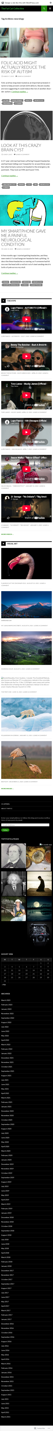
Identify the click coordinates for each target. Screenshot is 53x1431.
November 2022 (7, 1013)
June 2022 (5, 1031)
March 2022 (5, 1044)
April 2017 (5, 1306)
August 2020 (6, 1129)
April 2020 (5, 1146)
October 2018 (6, 1226)
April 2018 (5, 1253)
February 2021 (6, 1102)
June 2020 (5, 1138)
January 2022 (6, 1053)
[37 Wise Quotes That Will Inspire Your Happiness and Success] (13, 883)
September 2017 (7, 1284)
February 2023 (6, 1005)
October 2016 (6, 1333)
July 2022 (5, 1027)
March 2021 (5, 1098)
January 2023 (6, 1009)
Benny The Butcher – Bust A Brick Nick (16, 373)
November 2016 (7, 1328)
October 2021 (6, 1067)
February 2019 (6, 1208)
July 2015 (5, 1399)
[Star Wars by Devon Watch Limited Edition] (39, 934)
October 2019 (6, 1173)
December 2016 (7, 1324)
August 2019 (6, 1182)
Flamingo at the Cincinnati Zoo (13, 583)
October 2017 (6, 1279)
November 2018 (7, 1222)
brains (21, 184)
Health (28, 100)
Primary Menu (50, 8)
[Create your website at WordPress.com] (26, 3)
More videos (7, 534)
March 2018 (5, 1257)
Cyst (29, 184)
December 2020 (7, 1111)
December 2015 (7, 1377)
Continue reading (19, 91)
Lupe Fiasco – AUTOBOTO (10, 336)
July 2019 (5, 1186)
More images (7, 788)
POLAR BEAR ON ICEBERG (10, 735)
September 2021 (7, 1071)
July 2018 (5, 1239)
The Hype (11, 301)
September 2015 (7, 1390)
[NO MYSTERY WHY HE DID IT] (13, 908)
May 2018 (5, 1248)
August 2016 (6, 1341)
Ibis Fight (4, 782)
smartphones (36, 285)
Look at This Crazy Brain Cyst (21, 147)
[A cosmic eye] (46, 844)
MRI (35, 184)
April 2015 (5, 1412)
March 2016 (5, 1364)
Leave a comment (24, 76)
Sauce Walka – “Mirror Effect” (13, 486)
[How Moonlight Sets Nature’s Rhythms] (39, 908)
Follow (5, 830)
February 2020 (6, 1155)
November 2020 (7, 1115)
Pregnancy (7, 103)
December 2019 (7, 1164)
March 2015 (5, 1417)
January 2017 (6, 1319)
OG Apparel (5, 804)
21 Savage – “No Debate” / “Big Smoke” (15, 525)
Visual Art (12, 544)
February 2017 (6, 1315)
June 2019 (5, 1191)
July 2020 (5, 1133)
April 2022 (5, 1040)
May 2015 (5, 1408)
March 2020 (5, 1151)
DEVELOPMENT (17, 100)
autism (6, 100)
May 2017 (5, 1302)
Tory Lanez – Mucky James (11, 412)
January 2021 (6, 1107)
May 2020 (5, 1142)
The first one (6, 692)
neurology (39, 100)
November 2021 (7, 1062)
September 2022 (7, 1018)
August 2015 (6, 1395)
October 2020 (6, 1120)
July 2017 (5, 1293)
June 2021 (5, 1084)
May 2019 (5, 1195)
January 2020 (6, 1160)
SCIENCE (6, 187)
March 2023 (5, 1000)
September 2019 (7, 1177)
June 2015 (5, 1403)
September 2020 (7, 1124)
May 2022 (5, 1036)
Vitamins (18, 103)
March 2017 (5, 1310)
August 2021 (6, 1075)
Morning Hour (7, 669)
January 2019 (6, 1213)
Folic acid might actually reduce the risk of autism (23, 67)
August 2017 (6, 1288)
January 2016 (6, 1372)
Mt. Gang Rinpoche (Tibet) (11, 625)
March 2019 (5, 1204)
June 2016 (5, 1350)
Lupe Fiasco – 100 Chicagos (11, 449)
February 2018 (6, 1262)
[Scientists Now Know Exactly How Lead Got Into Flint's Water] (38, 858)
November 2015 (7, 1381)
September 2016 (7, 1337)
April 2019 (5, 1200)
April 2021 (5, 1093)
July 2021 (5, 1080)
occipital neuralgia (11, 285)
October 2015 (6, 1386)
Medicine (26, 282)
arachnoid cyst (9, 184)
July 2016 (5, 1346)
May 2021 (5, 1089)
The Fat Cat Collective (12, 8)
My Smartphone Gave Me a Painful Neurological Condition (23, 237)
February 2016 (6, 1368)
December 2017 (7, 1270)
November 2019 (7, 1169)
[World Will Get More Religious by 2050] (39, 883)
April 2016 (5, 1359)
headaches (16, 282)
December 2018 (7, 1217)
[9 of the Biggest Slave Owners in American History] (13, 855)
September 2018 (7, 1231)
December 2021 (7, 1058)
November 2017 (7, 1275)
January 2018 (6, 1266)
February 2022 (6, 1049)
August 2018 (6, 1235)
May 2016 (5, 1355)
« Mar (4, 985)
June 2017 (5, 1297)
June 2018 (5, 1244)
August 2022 (6, 1022)
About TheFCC (6, 808)
